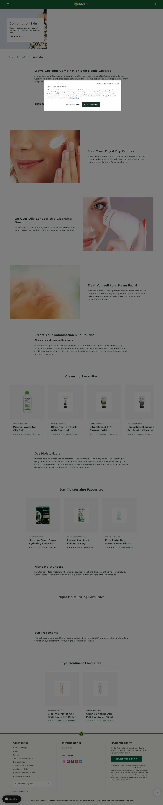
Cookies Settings (73, 104)
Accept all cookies (91, 104)
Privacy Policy (74, 98)
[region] (82, 95)
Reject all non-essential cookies (108, 83)
